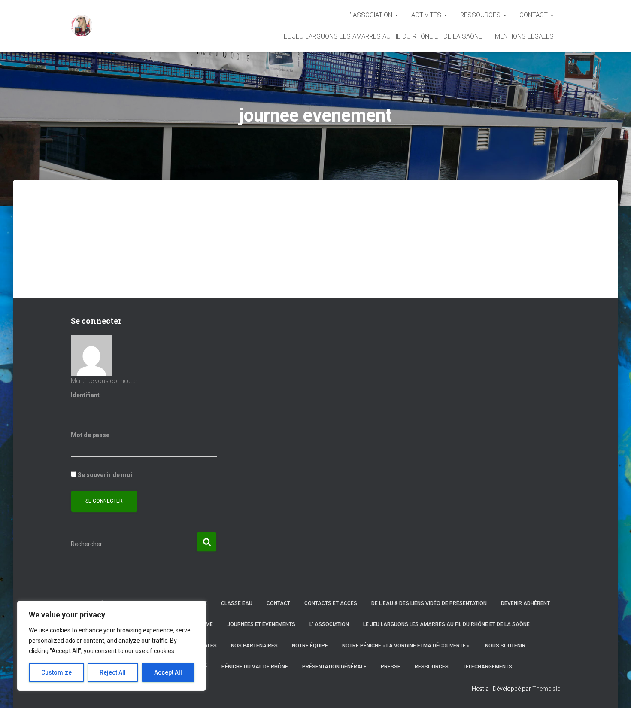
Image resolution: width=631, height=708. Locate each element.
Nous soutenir (505, 646)
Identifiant (85, 395)
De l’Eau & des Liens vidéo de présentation (429, 603)
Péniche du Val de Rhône (254, 667)
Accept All (168, 672)
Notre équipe (310, 646)
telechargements (487, 667)
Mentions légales (524, 36)
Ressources (481, 15)
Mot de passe (90, 434)
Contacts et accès (330, 603)
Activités (427, 15)
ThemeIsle (546, 688)
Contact (534, 15)
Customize (56, 672)
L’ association (370, 15)
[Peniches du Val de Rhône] (81, 25)
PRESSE (390, 667)
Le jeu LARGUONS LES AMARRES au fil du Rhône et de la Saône (383, 36)
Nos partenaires (254, 646)
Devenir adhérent (525, 603)
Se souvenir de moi (104, 474)
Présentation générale (334, 667)
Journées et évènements (261, 624)
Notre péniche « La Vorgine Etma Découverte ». (406, 646)
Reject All (113, 672)
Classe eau (236, 603)
